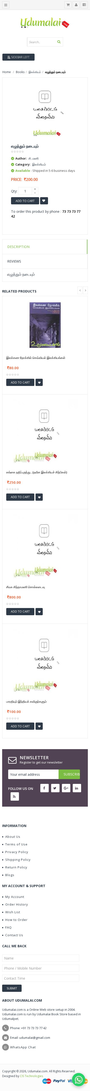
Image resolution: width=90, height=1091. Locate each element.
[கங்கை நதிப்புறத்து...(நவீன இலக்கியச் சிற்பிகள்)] (45, 431)
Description (18, 246)
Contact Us (14, 935)
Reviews (14, 261)
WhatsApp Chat (23, 1047)
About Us (12, 836)
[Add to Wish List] (39, 382)
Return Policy (16, 867)
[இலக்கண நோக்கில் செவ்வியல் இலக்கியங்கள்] (45, 324)
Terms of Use (16, 844)
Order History (16, 904)
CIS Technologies (31, 1076)
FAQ (8, 927)
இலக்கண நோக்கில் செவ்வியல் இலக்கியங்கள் (35, 358)
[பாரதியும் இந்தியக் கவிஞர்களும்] (45, 660)
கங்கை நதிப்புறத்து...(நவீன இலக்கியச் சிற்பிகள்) (36, 472)
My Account (14, 897)
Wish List (12, 912)
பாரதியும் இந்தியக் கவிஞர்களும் (26, 701)
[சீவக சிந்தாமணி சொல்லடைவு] (45, 546)
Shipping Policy (18, 859)
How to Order (16, 920)
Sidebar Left (20, 57)
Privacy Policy (16, 852)
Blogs (9, 875)
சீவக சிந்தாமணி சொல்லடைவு (25, 587)
